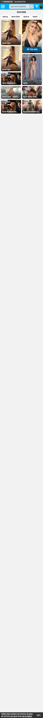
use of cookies (27, 716)
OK (38, 715)
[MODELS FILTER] (37, 6)
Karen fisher (15, 17)
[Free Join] (32, 52)
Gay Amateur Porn (20, 2)
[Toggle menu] (3, 7)
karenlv (35, 17)
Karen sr (26, 17)
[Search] (31, 6)
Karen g (5, 17)
